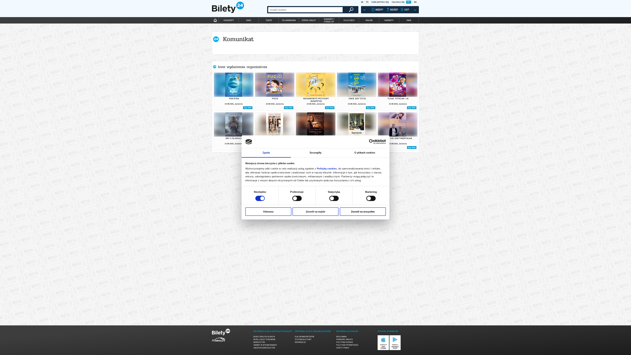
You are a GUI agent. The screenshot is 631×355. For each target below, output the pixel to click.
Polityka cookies (344, 342)
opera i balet (309, 20)
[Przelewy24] (218, 343)
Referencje (300, 342)
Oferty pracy (342, 348)
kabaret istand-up (329, 20)
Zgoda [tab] (266, 152)
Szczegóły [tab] (316, 152)
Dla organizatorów (304, 337)
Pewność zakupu (344, 339)
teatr (269, 20)
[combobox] (305, 9)
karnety (389, 20)
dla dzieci (349, 20)
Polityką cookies (327, 168)
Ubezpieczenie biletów (264, 348)
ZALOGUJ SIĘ (398, 2)
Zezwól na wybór (315, 211)
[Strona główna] (228, 12)
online (369, 20)
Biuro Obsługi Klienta (264, 337)
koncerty (229, 20)
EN (415, 2)
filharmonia (289, 20)
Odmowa (268, 211)
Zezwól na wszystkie (363, 211)
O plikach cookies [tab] (364, 152)
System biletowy (303, 339)
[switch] (297, 198)
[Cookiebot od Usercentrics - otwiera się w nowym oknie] (371, 141)
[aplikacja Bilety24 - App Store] (383, 349)
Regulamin (341, 337)
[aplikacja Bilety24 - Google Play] (395, 349)
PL (408, 2)
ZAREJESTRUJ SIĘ (380, 2)
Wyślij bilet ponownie (264, 339)
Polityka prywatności (347, 345)
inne (409, 20)
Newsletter (259, 342)
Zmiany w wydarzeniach (265, 345)
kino (248, 20)
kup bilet (248, 108)
